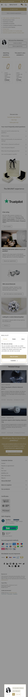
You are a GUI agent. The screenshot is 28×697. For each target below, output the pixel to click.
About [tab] (22, 339)
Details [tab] (14, 339)
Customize (13, 360)
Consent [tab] (5, 339)
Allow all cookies (14, 356)
